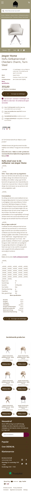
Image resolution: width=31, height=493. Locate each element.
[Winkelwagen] (29, 3)
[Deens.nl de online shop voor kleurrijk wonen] (15, 4)
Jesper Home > (15, 15)
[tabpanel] (15, 33)
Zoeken (3, 11)
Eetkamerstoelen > (24, 15)
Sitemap (25, 490)
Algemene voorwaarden (16, 490)
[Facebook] (26, 460)
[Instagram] (22, 460)
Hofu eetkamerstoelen (20, 257)
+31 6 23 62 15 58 (7, 460)
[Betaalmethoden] (15, 482)
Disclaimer (6, 490)
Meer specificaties (5, 82)
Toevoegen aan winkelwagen (18, 94)
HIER (7, 156)
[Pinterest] (26, 464)
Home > (3, 15)
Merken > (8, 15)
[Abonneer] (26, 435)
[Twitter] (22, 464)
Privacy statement (17, 488)
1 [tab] (11, 43)
